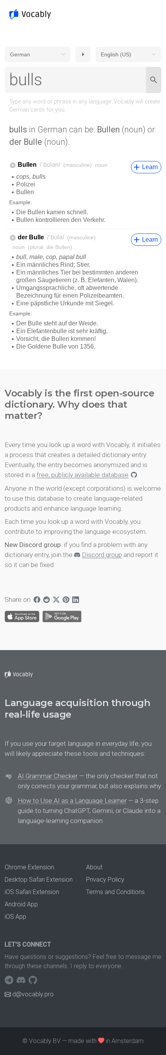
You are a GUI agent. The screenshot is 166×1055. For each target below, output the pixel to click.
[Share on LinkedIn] (75, 599)
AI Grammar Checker (48, 776)
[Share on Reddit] (46, 599)
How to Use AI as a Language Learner (72, 800)
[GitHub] (33, 980)
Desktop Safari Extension (39, 879)
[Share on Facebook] (37, 599)
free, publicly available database (83, 475)
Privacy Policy (105, 879)
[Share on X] (56, 599)
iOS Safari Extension (32, 892)
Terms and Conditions (115, 892)
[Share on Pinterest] (66, 599)
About (94, 867)
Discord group (102, 555)
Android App (21, 904)
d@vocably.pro (33, 994)
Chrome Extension (29, 867)
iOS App (15, 916)
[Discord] (22, 980)
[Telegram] (10, 980)
